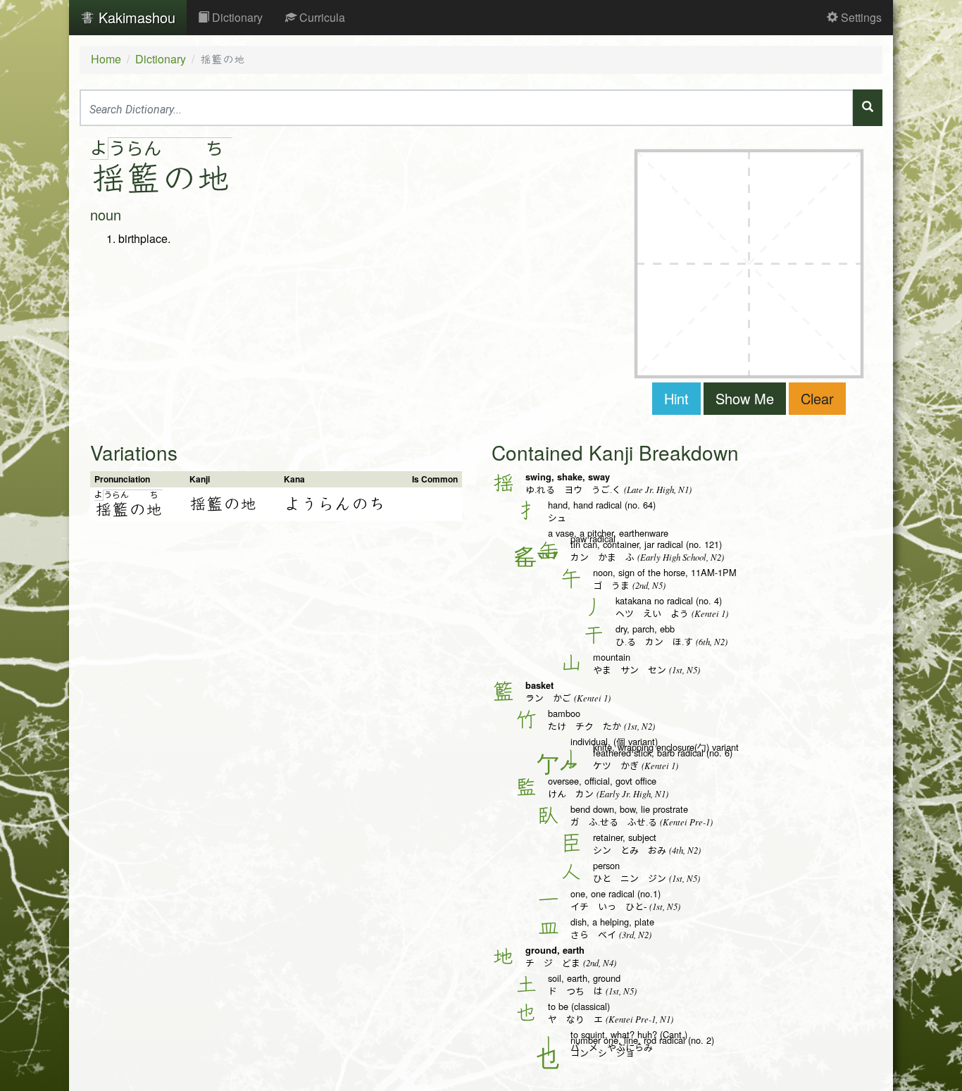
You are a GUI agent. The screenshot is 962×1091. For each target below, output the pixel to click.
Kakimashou (134, 17)
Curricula (320, 17)
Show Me (745, 398)
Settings (860, 17)
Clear (817, 398)
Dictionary (236, 17)
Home (106, 59)
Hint (676, 398)
